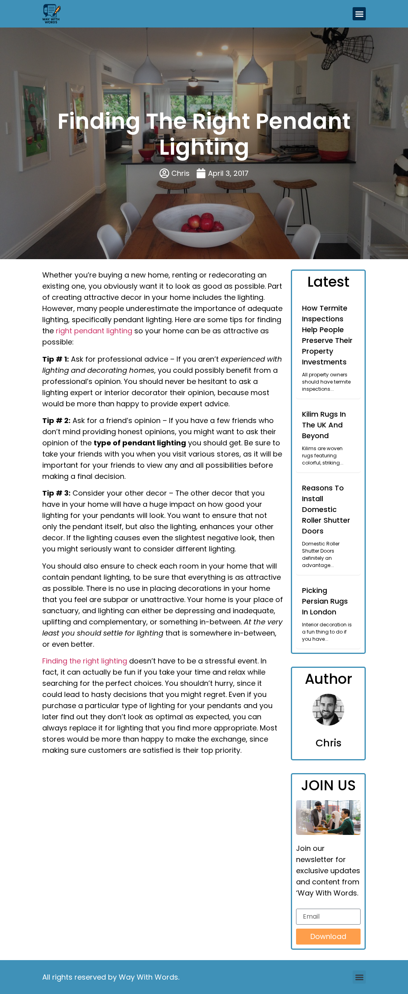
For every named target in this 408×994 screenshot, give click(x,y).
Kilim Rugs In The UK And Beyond (324, 425)
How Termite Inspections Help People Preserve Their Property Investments (327, 335)
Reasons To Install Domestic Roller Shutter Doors (326, 509)
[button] (359, 13)
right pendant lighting (94, 331)
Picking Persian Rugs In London (325, 601)
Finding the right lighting (84, 661)
